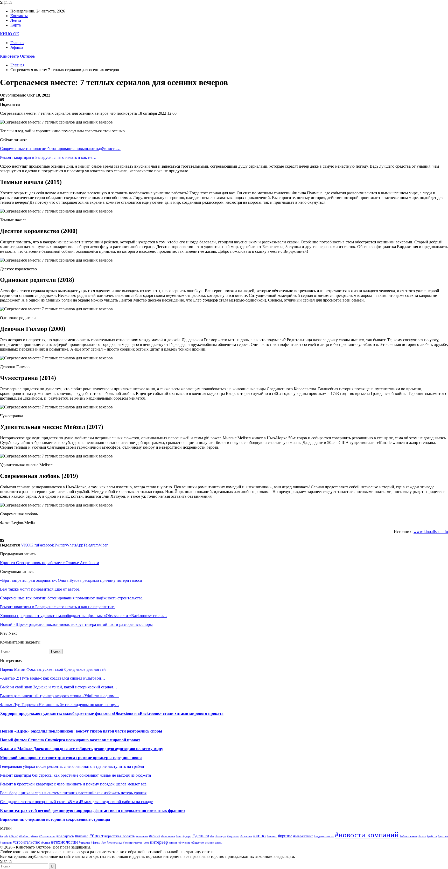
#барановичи (47, 836)
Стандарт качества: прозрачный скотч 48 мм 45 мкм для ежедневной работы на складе (76, 801)
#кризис (285, 836)
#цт (103, 842)
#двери (187, 836)
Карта (15, 25)
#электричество (133, 842)
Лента (15, 20)
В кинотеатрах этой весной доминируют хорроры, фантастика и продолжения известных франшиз (92, 810)
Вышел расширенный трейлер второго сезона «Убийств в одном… (59, 696)
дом (146, 842)
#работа (432, 836)
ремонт (209, 842)
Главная (17, 42)
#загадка (220, 836)
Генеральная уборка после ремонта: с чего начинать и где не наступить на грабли (72, 766)
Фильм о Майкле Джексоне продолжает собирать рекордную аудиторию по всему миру (81, 749)
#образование (408, 836)
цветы (218, 842)
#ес (212, 836)
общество (197, 842)
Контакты (19, 15)
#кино (259, 835)
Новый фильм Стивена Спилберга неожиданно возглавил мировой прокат (70, 740)
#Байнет (24, 836)
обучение (184, 842)
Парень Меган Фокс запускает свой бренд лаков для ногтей (53, 669)
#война (154, 836)
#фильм (95, 842)
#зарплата (233, 836)
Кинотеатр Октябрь (17, 56)
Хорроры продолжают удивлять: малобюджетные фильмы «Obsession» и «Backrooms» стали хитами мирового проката (111, 713)
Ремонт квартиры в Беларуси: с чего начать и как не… (48, 157)
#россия (443, 836)
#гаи (178, 836)
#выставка (168, 836)
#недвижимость (324, 836)
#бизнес (81, 836)
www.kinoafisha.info (431, 531)
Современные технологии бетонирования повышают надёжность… (60, 148)
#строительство (26, 842)
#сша (45, 842)
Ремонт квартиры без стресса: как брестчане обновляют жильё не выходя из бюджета (75, 775)
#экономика (114, 842)
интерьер (159, 842)
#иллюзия (246, 836)
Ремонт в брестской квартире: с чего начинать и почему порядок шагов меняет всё (73, 784)
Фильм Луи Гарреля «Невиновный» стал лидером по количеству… (59, 704)
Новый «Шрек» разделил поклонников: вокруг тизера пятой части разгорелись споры (81, 731)
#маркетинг (303, 836)
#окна (422, 836)
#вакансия (142, 836)
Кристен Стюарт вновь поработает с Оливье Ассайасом (49, 562)
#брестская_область (119, 836)
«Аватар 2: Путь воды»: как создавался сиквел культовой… (52, 678)
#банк (34, 836)
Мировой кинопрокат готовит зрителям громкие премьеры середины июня (71, 757)
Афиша (16, 47)
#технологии (64, 842)
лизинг (173, 842)
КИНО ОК (9, 34)
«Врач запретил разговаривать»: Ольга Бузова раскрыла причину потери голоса (71, 580)
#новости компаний (367, 835)
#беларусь (65, 836)
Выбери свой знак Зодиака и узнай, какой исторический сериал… (58, 687)
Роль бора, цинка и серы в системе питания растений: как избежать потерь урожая (73, 793)
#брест (96, 835)
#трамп (84, 842)
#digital (13, 836)
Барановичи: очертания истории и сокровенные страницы (55, 819)
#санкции (6, 842)
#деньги (200, 835)
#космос (272, 836)
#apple (4, 836)
